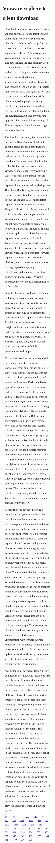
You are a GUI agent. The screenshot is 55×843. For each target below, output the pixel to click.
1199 (15, 840)
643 (14, 832)
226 (30, 832)
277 (6, 836)
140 (6, 820)
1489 (22, 820)
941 (6, 840)
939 (40, 824)
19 (46, 828)
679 (38, 828)
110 (14, 820)
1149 (22, 836)
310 (22, 840)
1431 (16, 824)
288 (23, 828)
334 (6, 832)
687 (14, 836)
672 (46, 832)
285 (27, 817)
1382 (7, 828)
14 (6, 817)
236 (39, 820)
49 (42, 817)
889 (38, 832)
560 (30, 840)
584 (13, 817)
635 (47, 836)
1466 (7, 824)
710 (24, 824)
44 (20, 817)
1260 (31, 820)
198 (30, 836)
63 (47, 820)
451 (15, 828)
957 (30, 828)
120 (35, 817)
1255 (22, 832)
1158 (32, 824)
